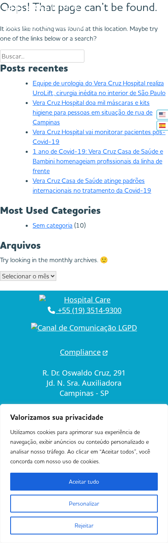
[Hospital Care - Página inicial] (84, 300)
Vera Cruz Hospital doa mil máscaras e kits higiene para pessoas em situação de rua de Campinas (93, 112)
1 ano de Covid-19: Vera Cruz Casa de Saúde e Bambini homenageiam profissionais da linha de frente (98, 161)
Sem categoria (53, 225)
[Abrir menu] (121, 16)
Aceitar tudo (84, 481)
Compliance (80, 352)
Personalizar (84, 503)
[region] (84, 473)
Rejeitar (84, 525)
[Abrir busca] (159, 16)
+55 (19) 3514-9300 (89, 310)
